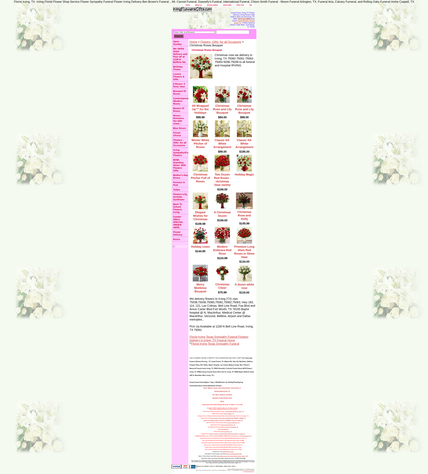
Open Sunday (177, 42)
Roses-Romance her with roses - (178, 119)
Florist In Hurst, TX (246, 436)
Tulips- (177, 189)
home (188, 5)
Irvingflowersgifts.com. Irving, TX (235, 411)
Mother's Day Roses (180, 176)
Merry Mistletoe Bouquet (200, 288)
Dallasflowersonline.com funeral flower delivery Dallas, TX (232, 456)
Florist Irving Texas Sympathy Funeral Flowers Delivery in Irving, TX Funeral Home (218, 338)
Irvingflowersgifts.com (227, 451)
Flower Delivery (177, 233)
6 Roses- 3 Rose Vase (179, 85)
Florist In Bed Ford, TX (233, 422)
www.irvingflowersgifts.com (234, 453)
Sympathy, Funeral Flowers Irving (222, 398)
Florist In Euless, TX (226, 431)
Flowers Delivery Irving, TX (222, 391)
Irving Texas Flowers (224, 388)
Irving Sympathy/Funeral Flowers (180, 153)
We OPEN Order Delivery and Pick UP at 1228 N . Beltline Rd (180, 55)
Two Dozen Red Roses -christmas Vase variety (222, 180)
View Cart (240, 5)
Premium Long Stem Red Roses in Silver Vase (244, 252)
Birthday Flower (178, 68)
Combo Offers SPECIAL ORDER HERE (178, 222)
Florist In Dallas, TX (228, 413)
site (250, 5)
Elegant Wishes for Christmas (200, 216)
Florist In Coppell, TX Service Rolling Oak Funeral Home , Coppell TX (227, 433)
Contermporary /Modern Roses (180, 101)
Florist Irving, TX (236, 388)
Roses (215, 388)
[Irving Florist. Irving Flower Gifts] (199, 10)
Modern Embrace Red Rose (222, 250)
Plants (217, 394)
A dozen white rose (244, 286)
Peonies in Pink (179, 183)
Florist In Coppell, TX (237, 420)
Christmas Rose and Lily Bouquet (222, 109)
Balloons (210, 388)
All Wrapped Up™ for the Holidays (200, 109)
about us (198, 5)
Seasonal (222, 394)
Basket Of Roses (178, 109)
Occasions (229, 394)
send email (227, 5)
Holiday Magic (244, 174)
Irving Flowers (225, 429)
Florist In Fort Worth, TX (231, 427)
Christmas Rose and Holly (244, 215)
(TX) (234, 416)
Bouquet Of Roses (179, 92)
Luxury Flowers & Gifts (178, 77)
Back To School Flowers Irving (177, 208)
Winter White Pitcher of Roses (200, 143)
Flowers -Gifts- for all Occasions (220, 42)
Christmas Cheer (222, 286)
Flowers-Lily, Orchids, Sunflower (180, 197)
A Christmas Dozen (222, 214)
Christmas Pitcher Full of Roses (200, 178)
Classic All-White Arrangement (222, 143)
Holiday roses (200, 246)
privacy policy (212, 5)
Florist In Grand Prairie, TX (228, 424)
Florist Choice (177, 134)
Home (193, 42)
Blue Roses (179, 128)
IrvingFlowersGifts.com (248, 471)
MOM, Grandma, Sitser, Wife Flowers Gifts (179, 165)
